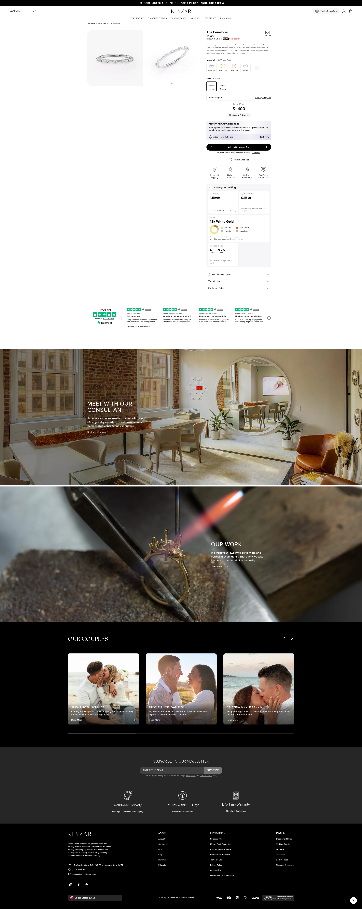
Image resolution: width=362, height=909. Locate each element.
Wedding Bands (103, 23)
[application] (353, 900)
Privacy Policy (191, 776)
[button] (137, 18)
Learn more (256, 153)
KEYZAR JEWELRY (174, 10)
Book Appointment (96, 432)
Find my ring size (263, 98)
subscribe (213, 770)
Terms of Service (206, 776)
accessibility (215, 870)
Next (196, 58)
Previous (147, 58)
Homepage (91, 23)
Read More (216, 567)
